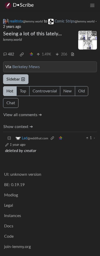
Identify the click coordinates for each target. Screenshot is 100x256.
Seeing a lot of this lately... (32, 33)
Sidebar (13, 79)
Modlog (11, 195)
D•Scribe (23, 5)
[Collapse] (9, 138)
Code (9, 236)
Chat (10, 103)
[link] (21, 54)
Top (23, 91)
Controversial (45, 91)
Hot (9, 91)
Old (81, 91)
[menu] (92, 5)
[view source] (72, 55)
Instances (12, 216)
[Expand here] (87, 40)
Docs (8, 226)
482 (11, 54)
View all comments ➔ (22, 115)
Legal (8, 205)
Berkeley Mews (26, 67)
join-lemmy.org (17, 247)
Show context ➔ (18, 127)
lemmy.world (12, 40)
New (67, 91)
